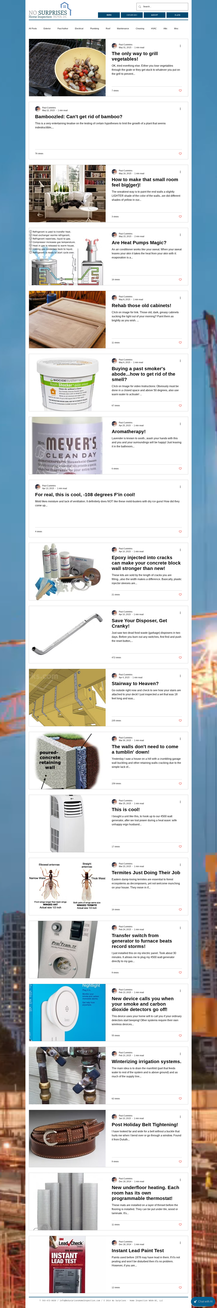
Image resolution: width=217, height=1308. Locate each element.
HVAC (154, 28)
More (176, 28)
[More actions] (181, 46)
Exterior (47, 28)
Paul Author (62, 28)
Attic (165, 28)
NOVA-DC (48, 17)
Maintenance (123, 28)
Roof (108, 28)
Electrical (79, 28)
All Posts (33, 28)
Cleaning (140, 28)
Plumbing (94, 28)
